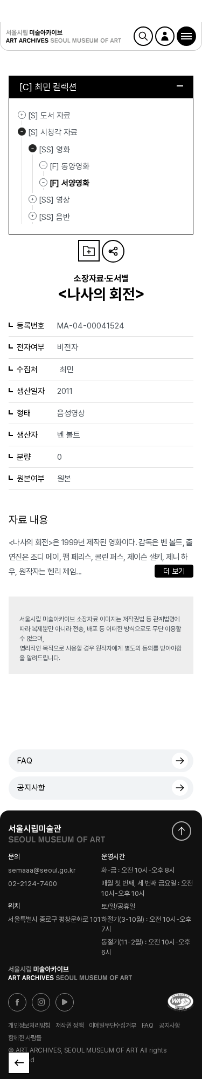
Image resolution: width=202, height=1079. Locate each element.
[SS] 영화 (32, 149)
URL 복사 (113, 251)
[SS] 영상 (32, 199)
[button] (186, 36)
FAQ (24, 761)
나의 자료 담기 (89, 251)
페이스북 (17, 1002)
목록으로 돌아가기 (19, 1063)
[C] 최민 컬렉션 (48, 87)
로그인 (165, 36)
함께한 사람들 (24, 1038)
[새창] (180, 1002)
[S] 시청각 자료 (21, 131)
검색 (143, 36)
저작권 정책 (69, 1025)
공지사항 (31, 788)
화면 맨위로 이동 (181, 831)
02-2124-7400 (32, 884)
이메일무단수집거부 (112, 1025)
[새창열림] (56, 831)
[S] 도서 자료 (21, 114)
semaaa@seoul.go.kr (42, 871)
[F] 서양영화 (69, 183)
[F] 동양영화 (69, 166)
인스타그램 (41, 1002)
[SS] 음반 (32, 216)
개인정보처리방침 (29, 1025)
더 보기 (174, 571)
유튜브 (64, 1002)
